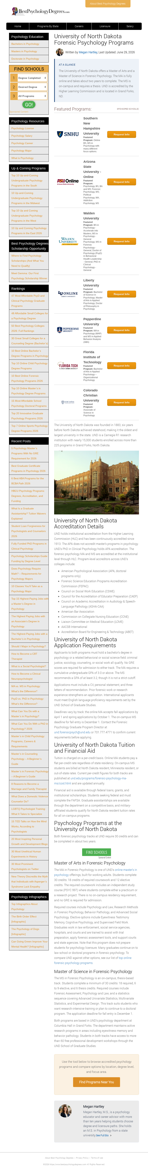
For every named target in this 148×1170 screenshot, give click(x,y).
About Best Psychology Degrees (107, 3)
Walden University (91, 215)
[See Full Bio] (111, 1135)
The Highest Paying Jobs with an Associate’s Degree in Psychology (28, 621)
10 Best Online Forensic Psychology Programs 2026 (27, 378)
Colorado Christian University (91, 395)
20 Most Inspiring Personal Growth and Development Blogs (29, 841)
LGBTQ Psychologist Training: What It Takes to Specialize (28, 811)
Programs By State (47, 26)
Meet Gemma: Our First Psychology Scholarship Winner (29, 276)
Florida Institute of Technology (92, 357)
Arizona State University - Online (92, 169)
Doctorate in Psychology (25, 58)
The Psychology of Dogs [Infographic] (25, 932)
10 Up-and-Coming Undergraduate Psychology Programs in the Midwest (26, 198)
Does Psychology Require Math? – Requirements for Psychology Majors (26, 573)
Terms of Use (97, 1157)
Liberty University (91, 283)
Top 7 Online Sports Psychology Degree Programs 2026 (29, 428)
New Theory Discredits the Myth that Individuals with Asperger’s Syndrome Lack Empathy (29, 881)
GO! (29, 104)
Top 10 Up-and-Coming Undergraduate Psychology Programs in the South (26, 180)
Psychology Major (21, 150)
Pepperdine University (92, 321)
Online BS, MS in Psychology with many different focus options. (91, 146)
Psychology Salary (21, 135)
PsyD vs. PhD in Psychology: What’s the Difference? (27, 701)
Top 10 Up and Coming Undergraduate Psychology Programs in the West (26, 215)
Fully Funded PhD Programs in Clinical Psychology (29, 546)
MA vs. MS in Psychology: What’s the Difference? (26, 689)
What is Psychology (22, 158)
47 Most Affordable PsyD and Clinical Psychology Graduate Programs (28, 300)
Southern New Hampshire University (91, 126)
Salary (130, 26)
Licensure (105, 26)
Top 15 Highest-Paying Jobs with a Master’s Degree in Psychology (30, 603)
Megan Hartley (88, 52)
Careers (79, 26)
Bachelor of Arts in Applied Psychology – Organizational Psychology (93, 374)
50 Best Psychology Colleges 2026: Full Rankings (27, 328)
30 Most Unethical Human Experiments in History (26, 854)
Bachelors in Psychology (25, 43)
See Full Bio (102, 1135)
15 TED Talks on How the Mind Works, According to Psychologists (29, 826)
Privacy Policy (82, 1157)
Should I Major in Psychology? (28, 646)
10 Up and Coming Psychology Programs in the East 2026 (29, 231)
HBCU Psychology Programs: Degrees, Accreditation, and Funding (28, 495)
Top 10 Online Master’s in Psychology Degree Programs (28, 391)
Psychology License (22, 128)
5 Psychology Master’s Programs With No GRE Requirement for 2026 (24, 453)
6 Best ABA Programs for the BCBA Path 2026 (27, 481)
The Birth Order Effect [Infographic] (23, 919)
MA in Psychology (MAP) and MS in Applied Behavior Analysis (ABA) (92, 336)
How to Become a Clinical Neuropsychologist (25, 676)
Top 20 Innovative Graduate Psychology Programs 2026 (27, 416)
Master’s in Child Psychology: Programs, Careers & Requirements (28, 741)
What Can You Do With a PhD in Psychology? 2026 (29, 726)
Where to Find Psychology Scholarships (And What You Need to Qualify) (27, 260)
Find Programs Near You (96, 1082)
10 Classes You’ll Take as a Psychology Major (26, 589)
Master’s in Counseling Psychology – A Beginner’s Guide (26, 758)
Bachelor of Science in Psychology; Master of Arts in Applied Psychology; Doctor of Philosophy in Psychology (93, 300)
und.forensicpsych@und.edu (72, 732)
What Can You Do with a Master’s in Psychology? (25, 714)
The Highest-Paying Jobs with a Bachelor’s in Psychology (29, 636)
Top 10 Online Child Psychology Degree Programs (29, 366)
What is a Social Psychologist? (28, 666)
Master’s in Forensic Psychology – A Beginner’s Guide (29, 774)
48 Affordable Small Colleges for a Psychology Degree (29, 316)
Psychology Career (22, 143)
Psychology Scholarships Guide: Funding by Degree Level (29, 559)
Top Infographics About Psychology (24, 907)
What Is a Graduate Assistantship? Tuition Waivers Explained (28, 513)
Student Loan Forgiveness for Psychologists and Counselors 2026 (28, 531)
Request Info (122, 134)
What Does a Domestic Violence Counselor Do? (29, 799)
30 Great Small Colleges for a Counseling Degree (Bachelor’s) (29, 341)
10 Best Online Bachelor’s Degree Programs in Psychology (29, 353)
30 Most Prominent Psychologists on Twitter (25, 866)
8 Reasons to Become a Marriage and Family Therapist (29, 786)
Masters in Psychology (24, 51)
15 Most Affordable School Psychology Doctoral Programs (29, 403)
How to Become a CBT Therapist (24, 656)
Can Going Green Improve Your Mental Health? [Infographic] (29, 944)
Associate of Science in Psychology (89, 413)
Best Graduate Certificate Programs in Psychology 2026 (28, 468)
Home (17, 26)
